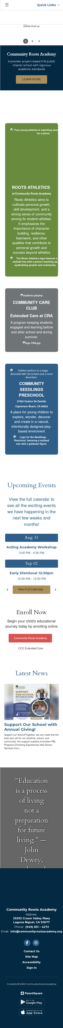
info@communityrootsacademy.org (36, 931)
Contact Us (31, 951)
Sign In (32, 967)
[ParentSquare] (31, 993)
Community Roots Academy (30, 638)
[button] (48, 5)
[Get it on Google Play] (31, 1002)
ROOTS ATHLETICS (31, 187)
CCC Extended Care (30, 648)
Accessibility (31, 962)
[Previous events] (7, 589)
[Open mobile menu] (7, 5)
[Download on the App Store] (31, 1012)
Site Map (31, 956)
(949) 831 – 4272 (37, 927)
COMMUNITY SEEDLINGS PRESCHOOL (31, 389)
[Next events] (55, 589)
